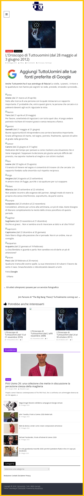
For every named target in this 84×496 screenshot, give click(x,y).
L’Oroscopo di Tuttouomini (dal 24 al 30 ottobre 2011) (67, 334)
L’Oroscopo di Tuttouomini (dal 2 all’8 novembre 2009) (41, 333)
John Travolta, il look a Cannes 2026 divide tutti (35, 414)
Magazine (9, 51)
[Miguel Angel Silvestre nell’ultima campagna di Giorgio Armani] (11, 402)
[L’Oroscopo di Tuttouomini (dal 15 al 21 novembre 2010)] (15, 309)
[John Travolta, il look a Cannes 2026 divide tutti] (11, 413)
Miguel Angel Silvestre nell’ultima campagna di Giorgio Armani (40, 403)
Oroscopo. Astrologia (45, 63)
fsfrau (22, 63)
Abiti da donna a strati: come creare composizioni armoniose (40, 426)
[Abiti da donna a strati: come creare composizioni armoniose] (11, 425)
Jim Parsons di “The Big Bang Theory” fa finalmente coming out (49, 297)
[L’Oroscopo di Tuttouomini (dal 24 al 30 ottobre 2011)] (66, 309)
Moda (8, 379)
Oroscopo (18, 51)
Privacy (28, 476)
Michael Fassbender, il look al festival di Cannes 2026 (38, 437)
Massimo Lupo (24, 389)
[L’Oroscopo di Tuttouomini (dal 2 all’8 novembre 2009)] (42, 309)
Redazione (7, 476)
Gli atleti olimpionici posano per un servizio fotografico (31, 287)
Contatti (14, 476)
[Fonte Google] (42, 74)
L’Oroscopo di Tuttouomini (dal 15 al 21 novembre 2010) (15, 334)
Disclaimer (21, 476)
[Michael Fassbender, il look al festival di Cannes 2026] (11, 436)
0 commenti (31, 63)
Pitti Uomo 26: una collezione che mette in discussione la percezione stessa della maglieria (37, 385)
